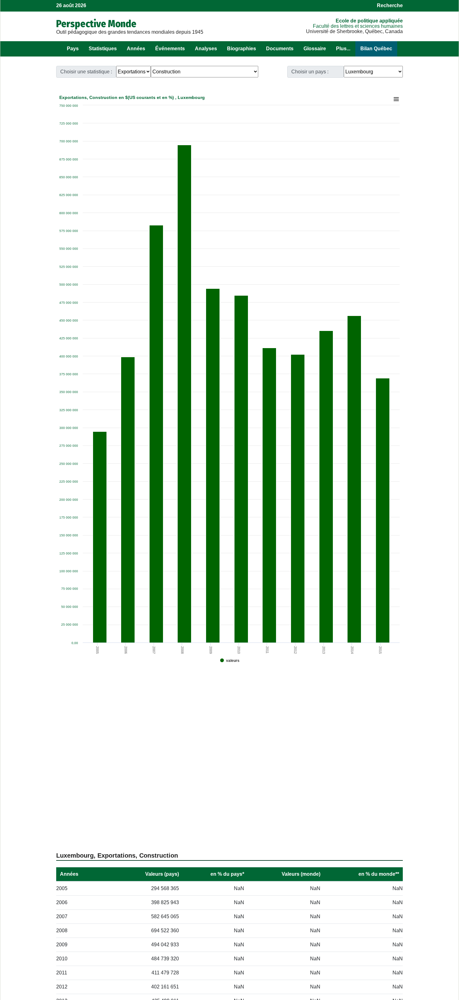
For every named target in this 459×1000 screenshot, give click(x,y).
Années (136, 48)
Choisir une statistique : (86, 71)
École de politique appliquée (369, 20)
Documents (280, 48)
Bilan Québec (376, 48)
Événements (170, 48)
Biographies (241, 48)
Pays (73, 48)
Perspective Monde (96, 24)
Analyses (206, 48)
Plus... (343, 48)
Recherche (390, 5)
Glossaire (315, 48)
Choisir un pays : (309, 71)
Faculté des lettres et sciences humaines (358, 26)
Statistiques (103, 48)
